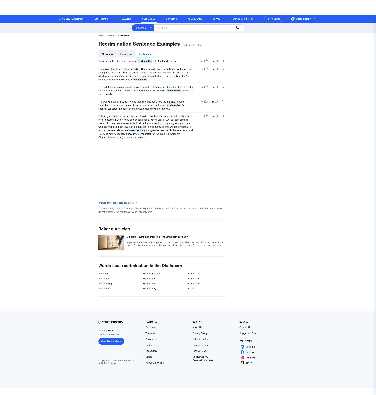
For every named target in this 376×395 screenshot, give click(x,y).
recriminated (149, 278)
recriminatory (149, 288)
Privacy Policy (199, 333)
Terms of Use (199, 350)
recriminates (193, 278)
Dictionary (150, 327)
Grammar (150, 345)
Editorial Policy (200, 339)
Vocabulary (151, 350)
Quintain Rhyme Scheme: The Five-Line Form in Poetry (157, 236)
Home (100, 35)
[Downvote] (216, 61)
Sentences (140, 28)
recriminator (104, 288)
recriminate (104, 278)
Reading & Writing (154, 362)
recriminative (193, 283)
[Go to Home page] (71, 19)
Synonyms (126, 54)
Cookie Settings (200, 345)
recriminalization (151, 273)
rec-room (103, 273)
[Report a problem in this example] (223, 61)
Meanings (107, 54)
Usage (148, 356)
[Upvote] (206, 61)
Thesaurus (151, 333)
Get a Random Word (111, 341)
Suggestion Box (247, 333)
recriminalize (193, 273)
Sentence (110, 35)
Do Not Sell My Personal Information (203, 358)
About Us (197, 327)
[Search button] (239, 28)
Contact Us (245, 327)
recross (190, 288)
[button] (273, 19)
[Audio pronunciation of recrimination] (185, 45)
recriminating (105, 283)
